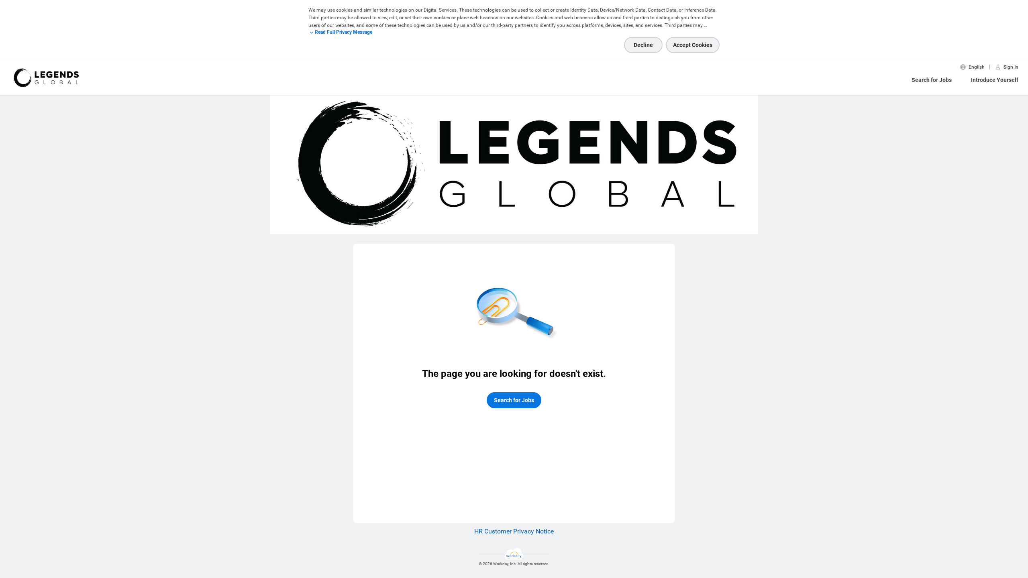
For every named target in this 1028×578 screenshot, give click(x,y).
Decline (643, 45)
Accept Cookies (692, 45)
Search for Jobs (932, 80)
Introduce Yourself (994, 80)
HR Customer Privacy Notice (514, 531)
